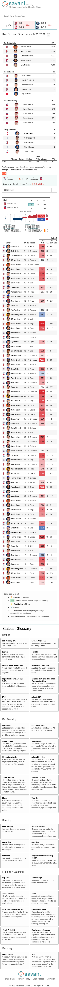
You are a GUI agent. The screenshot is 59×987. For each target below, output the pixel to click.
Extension (6, 855)
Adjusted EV (36, 697)
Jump (34, 893)
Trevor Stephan (28, 104)
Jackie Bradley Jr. (27, 56)
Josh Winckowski (30, 138)
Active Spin (6, 842)
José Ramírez (15, 301)
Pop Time (6, 878)
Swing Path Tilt (8, 777)
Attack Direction (38, 757)
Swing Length (7, 741)
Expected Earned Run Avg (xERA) (42, 856)
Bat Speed (6, 725)
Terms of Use (10, 978)
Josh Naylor (15, 251)
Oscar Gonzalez (16, 256)
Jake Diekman (29, 142)
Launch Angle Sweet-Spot (12, 665)
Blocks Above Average (41, 930)
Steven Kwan (15, 337)
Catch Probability (9, 930)
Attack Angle (37, 741)
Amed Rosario (26, 60)
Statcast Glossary (16, 628)
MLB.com (51, 978)
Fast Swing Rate (38, 725)
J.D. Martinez (25, 65)
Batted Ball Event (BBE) (41, 665)
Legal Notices (39, 978)
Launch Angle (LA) (39, 641)
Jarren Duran (26, 89)
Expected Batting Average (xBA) (12, 680)
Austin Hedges (16, 346)
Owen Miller (15, 287)
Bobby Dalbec (15, 283)
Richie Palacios (16, 451)
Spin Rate (35, 842)
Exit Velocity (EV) (9, 641)
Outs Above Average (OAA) (13, 909)
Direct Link (7, 184)
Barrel (18, 600)
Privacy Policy (24, 978)
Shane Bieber (28, 133)
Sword (16, 607)
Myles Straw (26, 94)
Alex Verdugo (26, 51)
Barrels (5, 652)
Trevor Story (15, 306)
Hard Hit (17, 597)
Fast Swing (18, 604)
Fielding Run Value (39, 909)
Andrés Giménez (16, 292)
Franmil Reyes (16, 296)
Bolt (33, 954)
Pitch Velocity (7, 826)
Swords (35, 798)
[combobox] (29, 15)
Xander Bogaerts (17, 315)
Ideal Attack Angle (9, 757)
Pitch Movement (38, 826)
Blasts (4, 798)
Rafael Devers (26, 47)
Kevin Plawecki (27, 85)
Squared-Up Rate (38, 777)
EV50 (4, 697)
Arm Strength (37, 878)
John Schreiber (29, 147)
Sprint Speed (7, 954)
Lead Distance (8, 893)
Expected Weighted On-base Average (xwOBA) (43, 680)
